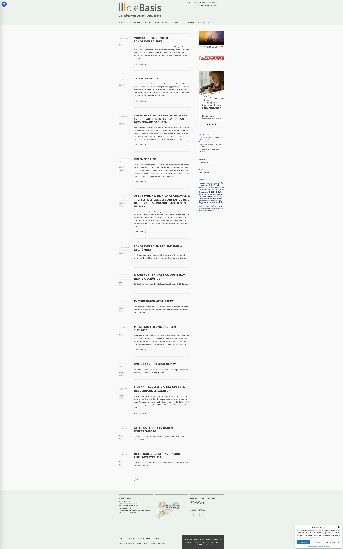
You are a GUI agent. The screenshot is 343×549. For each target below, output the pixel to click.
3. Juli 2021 (122, 197)
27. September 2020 (123, 429)
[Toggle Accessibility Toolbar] (4, 4)
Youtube (205, 210)
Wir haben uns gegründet (155, 364)
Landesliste (202, 200)
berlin (211, 187)
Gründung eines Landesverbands (209, 198)
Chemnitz (214, 189)
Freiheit (204, 196)
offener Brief (145, 159)
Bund (120, 282)
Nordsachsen (206, 206)
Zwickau (213, 210)
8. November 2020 (123, 366)
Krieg (220, 198)
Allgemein (121, 85)
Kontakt (156, 538)
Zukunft (209, 210)
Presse (121, 285)
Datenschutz (321, 545)
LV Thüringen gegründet (154, 301)
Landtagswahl (204, 202)
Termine (148, 22)
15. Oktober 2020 (123, 389)
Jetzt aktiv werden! (134, 22)
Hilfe (218, 198)
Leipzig (220, 202)
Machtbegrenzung (203, 203)
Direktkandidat (216, 194)
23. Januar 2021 (124, 276)
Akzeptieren (303, 542)
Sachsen (121, 206)
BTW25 (215, 187)
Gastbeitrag (215, 196)
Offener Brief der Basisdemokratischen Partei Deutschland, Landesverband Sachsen (162, 119)
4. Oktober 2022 (124, 38)
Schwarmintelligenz (203, 208)
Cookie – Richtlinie (312, 545)
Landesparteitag (209, 200)
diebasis (201, 22)
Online (121, 44)
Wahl (222, 208)
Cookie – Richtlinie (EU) (144, 538)
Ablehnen (317, 542)
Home (121, 22)
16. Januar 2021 (124, 302)
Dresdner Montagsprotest (206, 142)
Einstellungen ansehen (332, 542)
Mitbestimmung (217, 203)
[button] (339, 527)
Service (211, 22)
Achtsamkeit (209, 183)
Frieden (210, 196)
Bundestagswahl (206, 189)
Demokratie (203, 192)
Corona (121, 170)
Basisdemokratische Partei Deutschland (211, 185)
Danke (222, 189)
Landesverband (189, 22)
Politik (211, 206)
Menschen (211, 203)
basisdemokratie (216, 183)
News (157, 22)
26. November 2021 (123, 117)
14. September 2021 (123, 160)
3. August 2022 (123, 79)
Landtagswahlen (213, 202)
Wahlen (165, 22)
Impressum (327, 545)
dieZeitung (209, 194)
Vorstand (217, 208)
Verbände (175, 22)
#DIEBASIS (202, 183)
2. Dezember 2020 (123, 328)
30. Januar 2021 (124, 247)
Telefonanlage (146, 78)
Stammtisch (211, 208)
